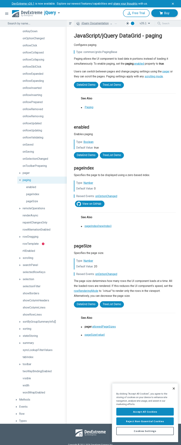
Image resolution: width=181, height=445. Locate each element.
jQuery (50, 12)
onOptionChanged (106, 196)
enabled (139, 63)
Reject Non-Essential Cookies (145, 421)
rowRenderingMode (86, 291)
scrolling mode (154, 76)
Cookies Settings (145, 431)
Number (88, 183)
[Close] (174, 388)
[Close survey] (173, 4)
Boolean (88, 142)
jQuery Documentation (95, 23)
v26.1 (143, 23)
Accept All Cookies (145, 411)
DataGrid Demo (86, 84)
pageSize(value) (95, 334)
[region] (145, 412)
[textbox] (35, 23)
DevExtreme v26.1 (23, 3)
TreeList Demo (112, 84)
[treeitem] (42, 31)
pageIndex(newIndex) (98, 226)
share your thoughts (125, 3)
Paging (89, 107)
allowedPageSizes (104, 326)
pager (166, 71)
